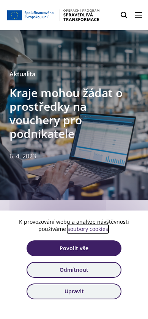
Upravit (74, 291)
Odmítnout (74, 269)
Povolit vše (74, 248)
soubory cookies (88, 228)
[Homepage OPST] (53, 15)
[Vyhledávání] (124, 15)
